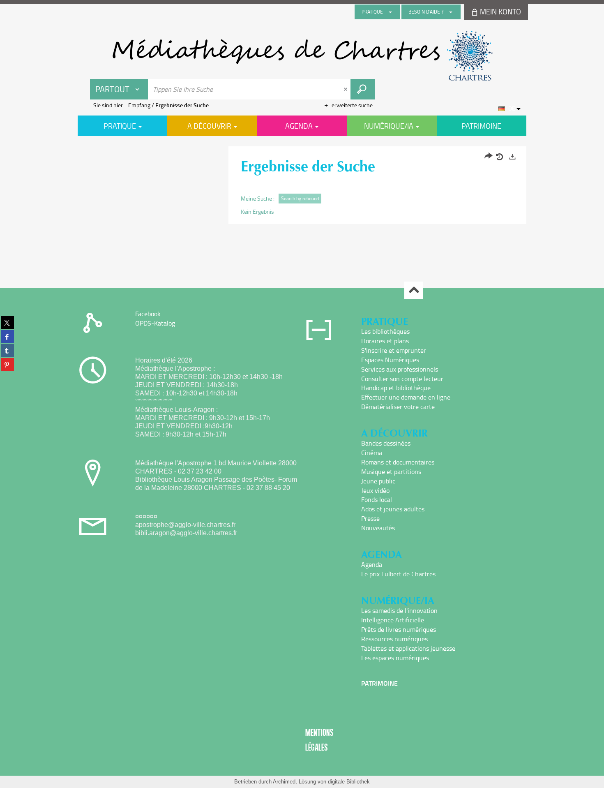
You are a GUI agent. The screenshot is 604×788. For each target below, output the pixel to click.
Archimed (284, 782)
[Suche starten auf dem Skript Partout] (362, 89)
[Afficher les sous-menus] (390, 12)
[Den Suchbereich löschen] (346, 89)
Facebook (148, 313)
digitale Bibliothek (349, 782)
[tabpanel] (302, 186)
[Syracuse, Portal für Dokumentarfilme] (302, 56)
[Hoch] (413, 290)
